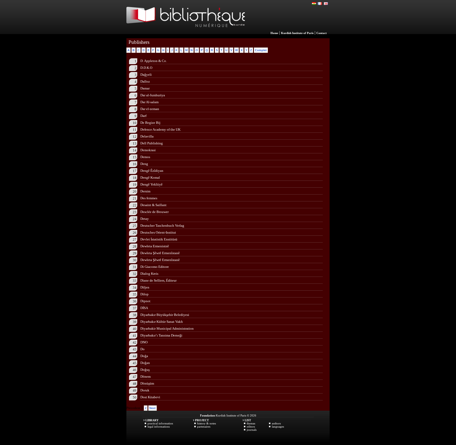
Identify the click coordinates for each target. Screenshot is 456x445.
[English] (326, 4)
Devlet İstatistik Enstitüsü (158, 239)
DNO (144, 342)
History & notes (206, 423)
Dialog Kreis (149, 274)
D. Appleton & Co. (153, 61)
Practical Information (160, 423)
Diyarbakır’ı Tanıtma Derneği (161, 335)
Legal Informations (159, 426)
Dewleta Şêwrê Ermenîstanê (160, 253)
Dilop (144, 294)
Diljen (144, 287)
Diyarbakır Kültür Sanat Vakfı (161, 322)
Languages (278, 426)
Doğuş (145, 370)
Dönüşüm (147, 383)
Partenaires (203, 426)
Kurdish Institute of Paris (297, 33)
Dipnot (145, 301)
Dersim (145, 191)
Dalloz (145, 81)
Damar (145, 88)
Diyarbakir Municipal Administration (167, 328)
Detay (144, 219)
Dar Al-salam (149, 102)
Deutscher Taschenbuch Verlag (162, 226)
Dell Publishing (151, 143)
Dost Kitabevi (150, 397)
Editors (251, 426)
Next (152, 408)
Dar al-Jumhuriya (152, 95)
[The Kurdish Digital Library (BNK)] (185, 32)
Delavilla (147, 136)
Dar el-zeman (149, 109)
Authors (276, 423)
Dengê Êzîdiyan (151, 171)
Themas (251, 423)
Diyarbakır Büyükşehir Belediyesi (164, 315)
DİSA (144, 308)
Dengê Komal (150, 177)
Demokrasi (148, 150)
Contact (321, 33)
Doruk (144, 390)
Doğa (144, 356)
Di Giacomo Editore (154, 267)
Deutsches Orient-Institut (158, 232)
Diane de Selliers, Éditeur (158, 280)
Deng (144, 164)
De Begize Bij (150, 123)
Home (274, 33)
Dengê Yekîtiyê (151, 184)
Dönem (145, 376)
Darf (143, 116)
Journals (251, 429)
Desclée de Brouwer (154, 212)
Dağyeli (146, 75)
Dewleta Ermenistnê (154, 246)
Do (142, 349)
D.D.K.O (146, 68)
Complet (261, 50)
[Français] (320, 4)
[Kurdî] (314, 4)
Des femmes (148, 198)
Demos (145, 157)
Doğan (145, 363)
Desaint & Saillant (153, 205)
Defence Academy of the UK (160, 129)
